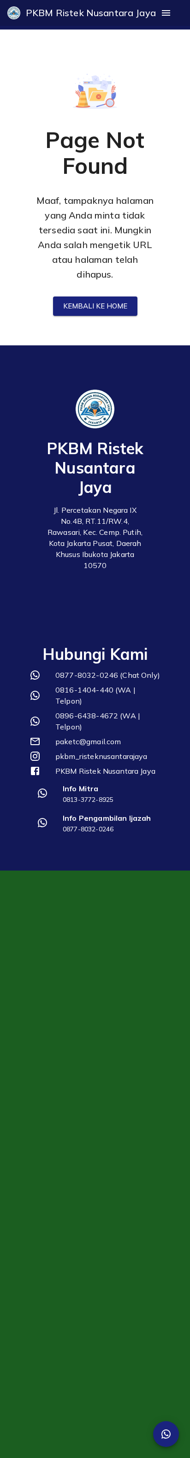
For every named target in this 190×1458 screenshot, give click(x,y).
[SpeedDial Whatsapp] (166, 1434)
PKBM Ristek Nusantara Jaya (91, 12)
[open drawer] (166, 13)
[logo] (14, 13)
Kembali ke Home (95, 306)
